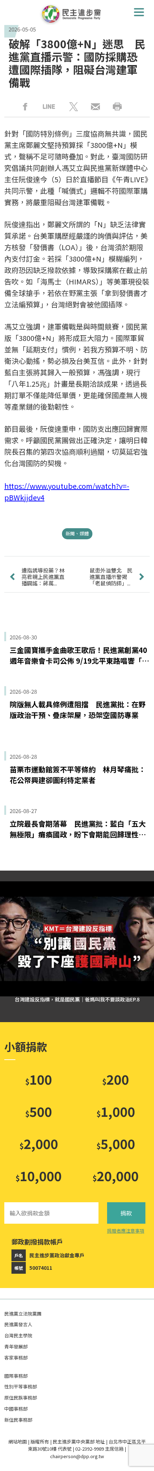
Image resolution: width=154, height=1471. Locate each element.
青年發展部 (16, 1346)
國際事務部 (16, 1375)
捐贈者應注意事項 (125, 1230)
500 (38, 1111)
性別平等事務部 (20, 1386)
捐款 (126, 1213)
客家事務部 (16, 1357)
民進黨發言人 (18, 1324)
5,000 (115, 1143)
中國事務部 (16, 1408)
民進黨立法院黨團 (23, 1313)
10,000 (38, 1175)
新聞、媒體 (77, 533)
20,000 (115, 1175)
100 (38, 1079)
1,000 (115, 1111)
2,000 (38, 1143)
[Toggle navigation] (139, 12)
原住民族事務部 (20, 1397)
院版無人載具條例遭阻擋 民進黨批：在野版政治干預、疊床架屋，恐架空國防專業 (78, 709)
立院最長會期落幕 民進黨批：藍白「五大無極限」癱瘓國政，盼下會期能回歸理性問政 (78, 829)
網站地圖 (17, 1441)
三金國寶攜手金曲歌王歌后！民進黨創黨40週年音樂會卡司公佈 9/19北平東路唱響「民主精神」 (79, 655)
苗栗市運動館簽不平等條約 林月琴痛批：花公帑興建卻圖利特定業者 (78, 774)
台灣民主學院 (18, 1335)
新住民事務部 (18, 1419)
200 (115, 1079)
